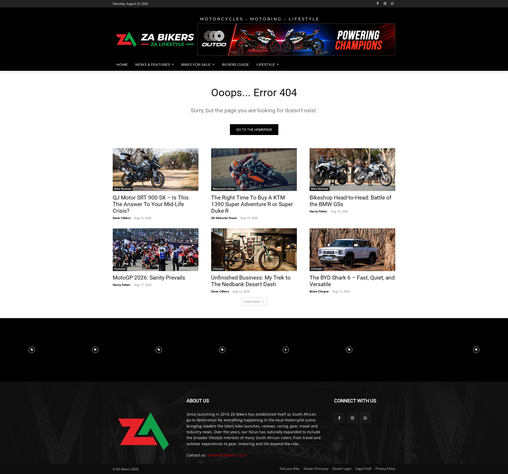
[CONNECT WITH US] (364, 408)
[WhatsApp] (392, 4)
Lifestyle (218, 269)
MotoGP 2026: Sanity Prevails (149, 278)
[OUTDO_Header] (296, 39)
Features (119, 269)
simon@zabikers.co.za (227, 455)
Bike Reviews (122, 188)
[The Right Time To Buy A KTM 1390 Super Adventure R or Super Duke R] (254, 169)
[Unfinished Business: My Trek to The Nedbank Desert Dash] (254, 249)
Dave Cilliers (121, 218)
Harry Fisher (318, 211)
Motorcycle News (224, 188)
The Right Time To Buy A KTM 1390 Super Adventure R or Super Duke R (252, 204)
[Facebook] (378, 4)
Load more (252, 301)
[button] (389, 64)
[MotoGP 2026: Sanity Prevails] (155, 249)
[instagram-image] (32, 350)
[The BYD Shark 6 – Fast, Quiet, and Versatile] (352, 249)
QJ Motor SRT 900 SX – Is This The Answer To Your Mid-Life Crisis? (151, 204)
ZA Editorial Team (224, 218)
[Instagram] (385, 4)
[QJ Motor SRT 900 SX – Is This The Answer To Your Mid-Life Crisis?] (155, 169)
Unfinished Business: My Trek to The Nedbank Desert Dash (251, 281)
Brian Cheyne (319, 291)
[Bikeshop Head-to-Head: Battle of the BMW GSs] (352, 169)
